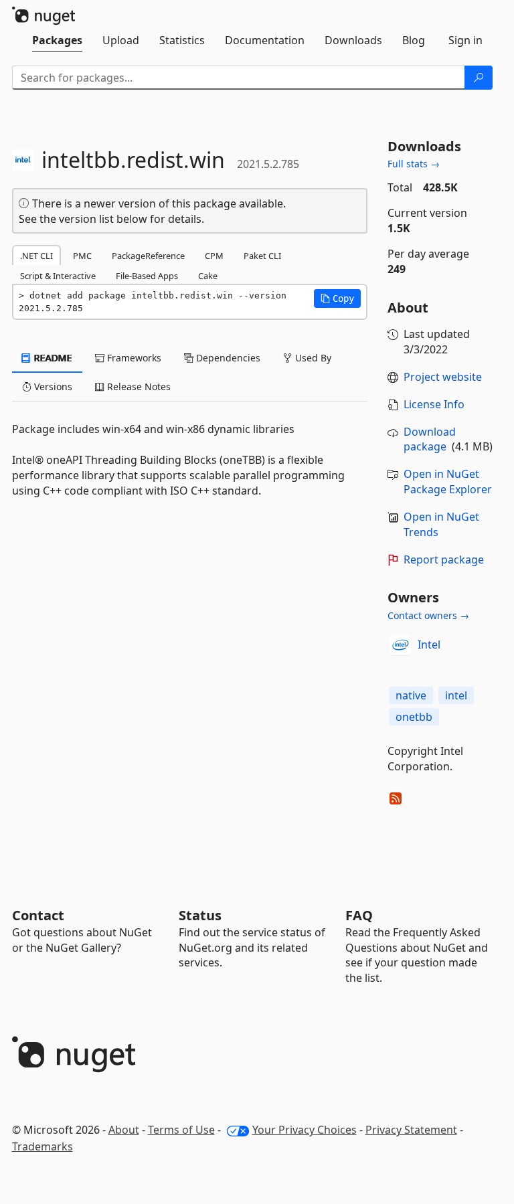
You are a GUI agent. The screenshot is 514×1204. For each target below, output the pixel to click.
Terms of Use (181, 1129)
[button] (337, 298)
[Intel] (400, 645)
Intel (429, 644)
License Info (434, 404)
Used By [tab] (311, 357)
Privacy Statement (411, 1129)
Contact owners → (428, 615)
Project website (443, 376)
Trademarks (42, 1146)
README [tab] (51, 357)
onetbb (414, 716)
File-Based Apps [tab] (147, 276)
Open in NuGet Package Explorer (448, 481)
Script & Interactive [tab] (58, 276)
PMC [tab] (82, 256)
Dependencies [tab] (226, 357)
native (411, 695)
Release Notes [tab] (137, 386)
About (123, 1129)
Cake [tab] (208, 276)
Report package (444, 559)
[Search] (478, 78)
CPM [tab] (214, 256)
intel (456, 695)
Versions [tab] (51, 386)
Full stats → (414, 163)
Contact (38, 915)
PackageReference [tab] (148, 256)
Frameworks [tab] (132, 357)
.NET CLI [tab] (36, 256)
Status (200, 915)
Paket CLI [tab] (262, 256)
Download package (430, 439)
